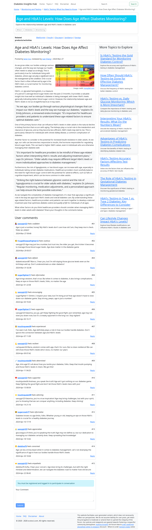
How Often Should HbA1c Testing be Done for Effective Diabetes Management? (116, 80)
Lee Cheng (46, 59)
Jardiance (69, 37)
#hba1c (19, 30)
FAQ (56, 4)
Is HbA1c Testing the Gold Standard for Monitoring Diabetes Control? (116, 58)
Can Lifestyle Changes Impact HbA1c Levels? (114, 219)
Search (134, 4)
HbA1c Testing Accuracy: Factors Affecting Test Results (115, 161)
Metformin (40, 37)
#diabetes (29, 30)
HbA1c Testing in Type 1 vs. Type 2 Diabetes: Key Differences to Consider (117, 201)
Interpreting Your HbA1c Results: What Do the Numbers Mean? (115, 122)
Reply (92, 233)
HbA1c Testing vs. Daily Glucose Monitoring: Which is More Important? (117, 102)
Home (42, 4)
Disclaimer (64, 4)
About (73, 4)
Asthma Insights (102, 524)
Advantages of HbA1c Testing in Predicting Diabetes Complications (115, 142)
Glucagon (59, 37)
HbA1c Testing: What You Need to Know (60, 9)
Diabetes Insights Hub (25, 3)
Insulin (50, 37)
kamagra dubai (124, 527)
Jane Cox (27, 59)
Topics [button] (49, 4)
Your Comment (22, 489)
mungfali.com (89, 88)
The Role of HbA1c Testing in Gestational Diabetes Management (118, 181)
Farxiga (78, 37)
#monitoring (40, 30)
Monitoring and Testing (31, 9)
